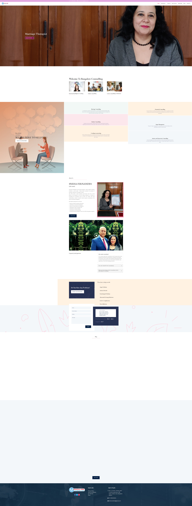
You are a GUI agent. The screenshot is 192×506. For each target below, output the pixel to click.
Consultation (163, 3)
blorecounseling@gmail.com (115, 500)
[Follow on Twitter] (77, 495)
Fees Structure (174, 3)
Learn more (72, 215)
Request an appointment (22, 140)
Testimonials (180, 3)
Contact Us (188, 3)
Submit (88, 326)
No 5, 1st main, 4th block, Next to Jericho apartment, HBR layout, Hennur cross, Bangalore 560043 (115, 493)
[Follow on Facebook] (75, 495)
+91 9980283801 (112, 498)
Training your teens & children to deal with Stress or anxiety (82, 378)
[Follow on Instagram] (79, 495)
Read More (96, 477)
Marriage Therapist (36, 34)
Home (159, 3)
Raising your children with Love (76, 422)
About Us (168, 3)
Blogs (184, 3)
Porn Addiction (73, 467)
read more (72, 381)
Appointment (29, 37)
